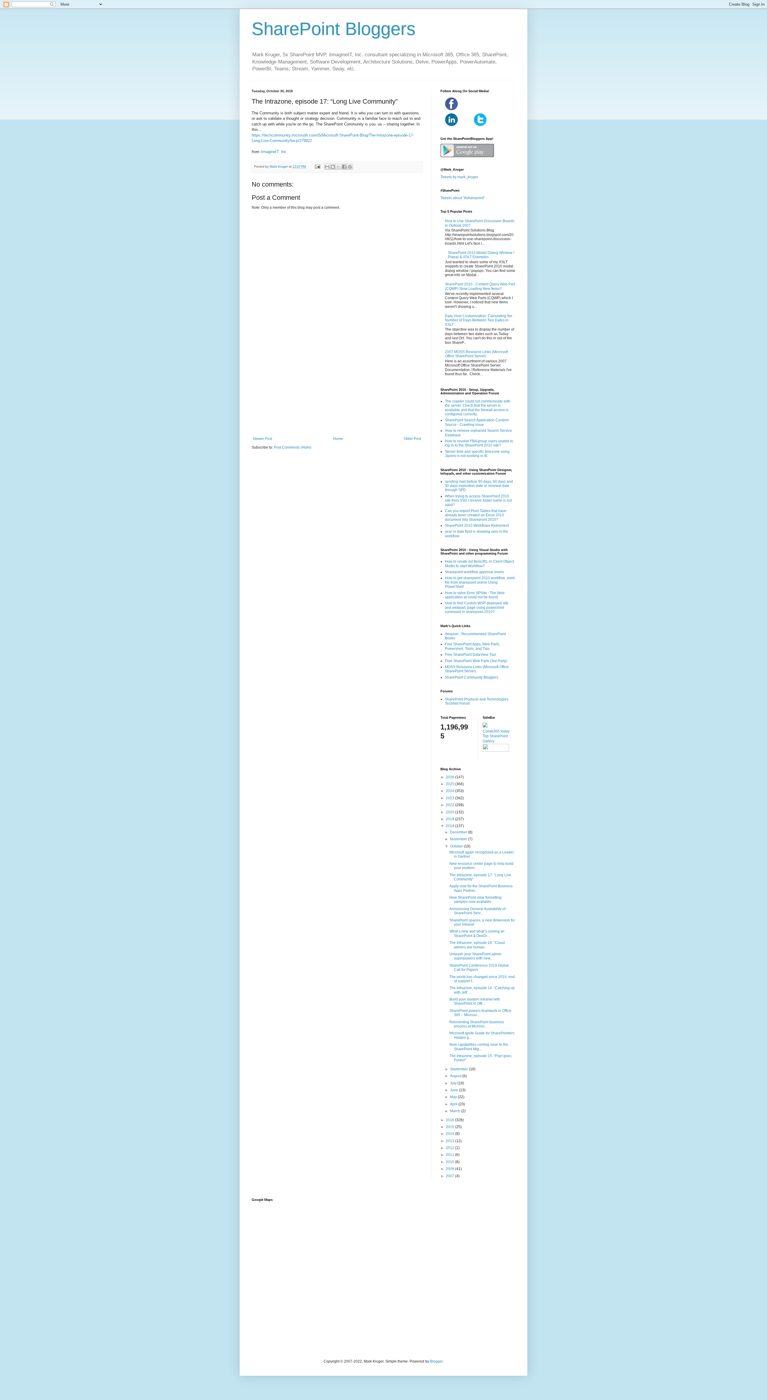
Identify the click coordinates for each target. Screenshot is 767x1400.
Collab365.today (496, 731)
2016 (450, 1120)
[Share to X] (339, 167)
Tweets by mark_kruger (459, 177)
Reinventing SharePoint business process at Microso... (476, 1024)
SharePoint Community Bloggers (471, 677)
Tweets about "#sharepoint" (462, 198)
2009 (450, 1169)
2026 (450, 777)
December (459, 832)
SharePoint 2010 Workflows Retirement (477, 525)
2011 (450, 1155)
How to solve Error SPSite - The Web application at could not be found (475, 595)
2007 (450, 1176)
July (454, 1083)
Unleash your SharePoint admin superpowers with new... (475, 956)
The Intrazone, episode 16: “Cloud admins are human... (477, 945)
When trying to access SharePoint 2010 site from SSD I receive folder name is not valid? (478, 500)
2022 (450, 805)
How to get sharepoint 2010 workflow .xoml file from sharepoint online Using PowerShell (480, 582)
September (459, 1069)
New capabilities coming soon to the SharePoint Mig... (478, 1046)
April (454, 1104)
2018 (450, 826)
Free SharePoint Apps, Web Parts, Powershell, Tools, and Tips (472, 646)
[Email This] (327, 167)
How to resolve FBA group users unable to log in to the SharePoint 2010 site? (479, 443)
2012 (450, 1148)
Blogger (436, 1361)
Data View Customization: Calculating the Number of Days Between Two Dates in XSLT (478, 320)
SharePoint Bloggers (334, 29)
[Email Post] (317, 166)
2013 (450, 1141)
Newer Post (262, 439)
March (455, 1111)
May (454, 1097)
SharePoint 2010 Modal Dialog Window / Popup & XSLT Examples (481, 255)
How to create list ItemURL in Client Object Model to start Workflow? (479, 563)
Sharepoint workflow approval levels (474, 572)
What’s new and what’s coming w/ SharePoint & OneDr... (476, 933)
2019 (450, 819)
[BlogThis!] (333, 167)
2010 (450, 1162)
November (459, 839)
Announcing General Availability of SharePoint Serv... (477, 911)
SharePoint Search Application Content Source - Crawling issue (476, 422)
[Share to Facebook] (344, 167)
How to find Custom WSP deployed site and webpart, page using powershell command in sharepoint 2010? (476, 607)
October (457, 846)
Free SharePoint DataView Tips (470, 655)
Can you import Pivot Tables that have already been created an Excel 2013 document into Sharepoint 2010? (475, 515)
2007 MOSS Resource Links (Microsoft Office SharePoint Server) (476, 354)
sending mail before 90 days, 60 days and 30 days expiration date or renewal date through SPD (479, 485)
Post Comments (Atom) (292, 447)
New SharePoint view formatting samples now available (475, 899)
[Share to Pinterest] (350, 167)
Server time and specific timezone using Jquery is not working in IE (477, 453)
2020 (450, 812)
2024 (450, 791)
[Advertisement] (337, 387)
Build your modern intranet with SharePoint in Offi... (474, 1001)
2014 (450, 1134)
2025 (450, 784)
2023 (450, 798)
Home (338, 439)
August (456, 1076)
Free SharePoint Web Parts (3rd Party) (476, 661)
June (454, 1090)
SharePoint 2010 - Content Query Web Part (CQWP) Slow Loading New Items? (480, 286)
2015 (450, 1127)
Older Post (412, 439)
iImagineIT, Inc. (274, 151)
